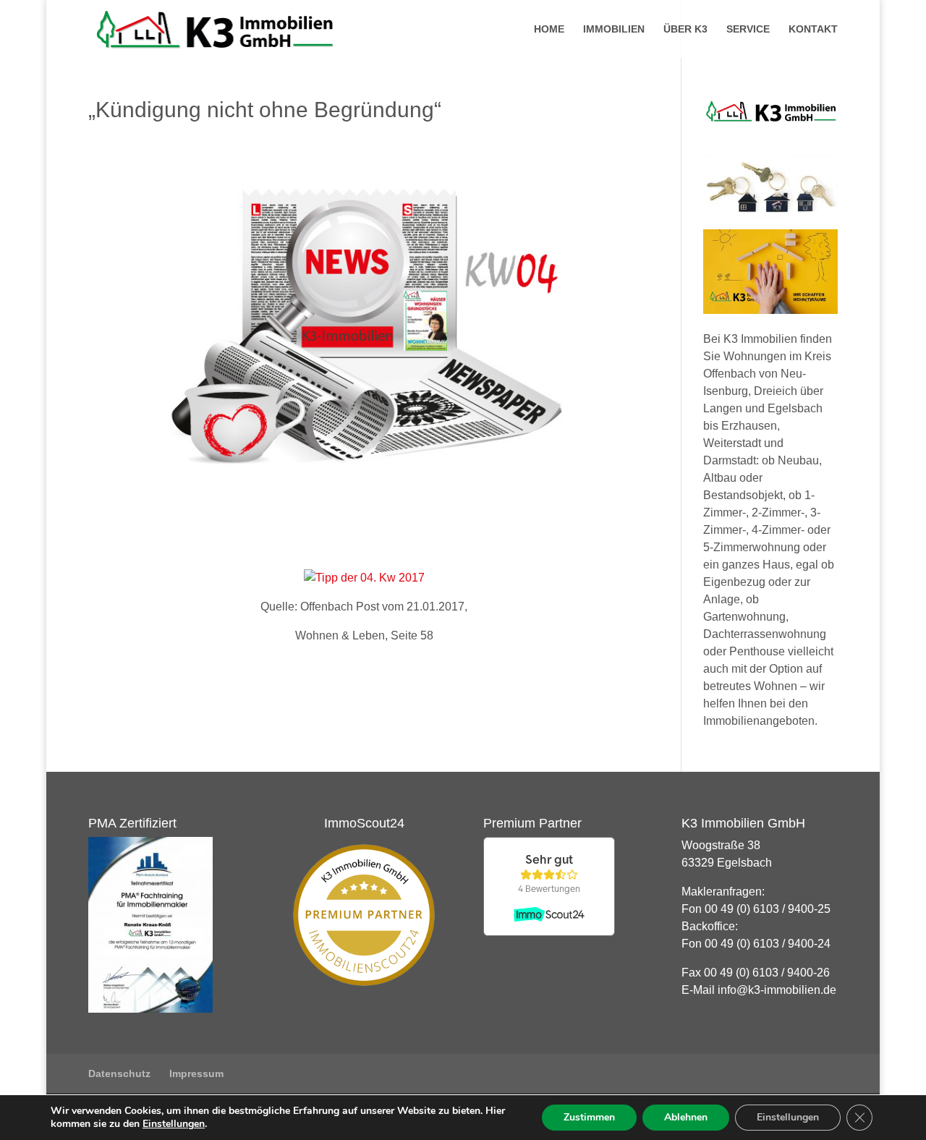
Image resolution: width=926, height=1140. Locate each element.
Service (748, 29)
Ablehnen (686, 1117)
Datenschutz (119, 1073)
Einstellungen (174, 1124)
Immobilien (614, 29)
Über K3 (685, 29)
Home (549, 29)
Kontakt (813, 29)
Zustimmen (589, 1117)
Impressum (196, 1073)
